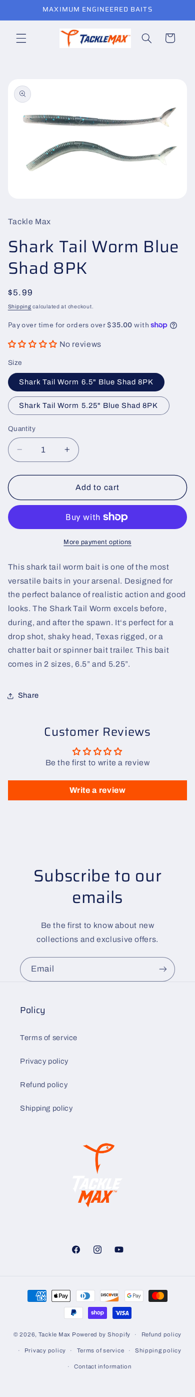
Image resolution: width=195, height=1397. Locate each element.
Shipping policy (46, 1108)
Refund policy (44, 1085)
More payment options (98, 542)
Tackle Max (54, 1334)
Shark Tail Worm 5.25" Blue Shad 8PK (88, 405)
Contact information (103, 1366)
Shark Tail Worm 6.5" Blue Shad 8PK (86, 382)
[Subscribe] (163, 969)
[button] (21, 38)
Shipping (20, 306)
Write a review (98, 790)
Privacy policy (44, 1061)
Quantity (22, 428)
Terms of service (49, 1038)
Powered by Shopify (101, 1334)
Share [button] (28, 695)
